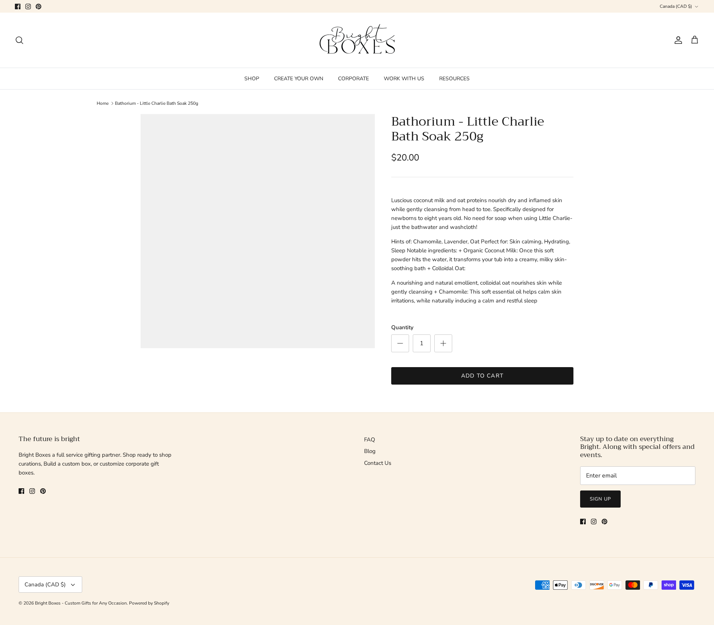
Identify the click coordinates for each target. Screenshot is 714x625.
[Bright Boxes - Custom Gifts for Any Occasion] (357, 40)
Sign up (600, 499)
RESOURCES (454, 78)
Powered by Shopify (149, 603)
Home (103, 103)
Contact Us (377, 463)
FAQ (369, 439)
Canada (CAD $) (676, 6)
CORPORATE (353, 78)
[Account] (677, 40)
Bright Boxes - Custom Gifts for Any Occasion (81, 603)
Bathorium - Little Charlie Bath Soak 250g (156, 103)
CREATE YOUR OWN (298, 78)
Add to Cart (482, 375)
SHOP (251, 78)
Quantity (402, 327)
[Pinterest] (38, 6)
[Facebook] (17, 6)
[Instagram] (28, 6)
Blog (370, 451)
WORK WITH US (404, 78)
